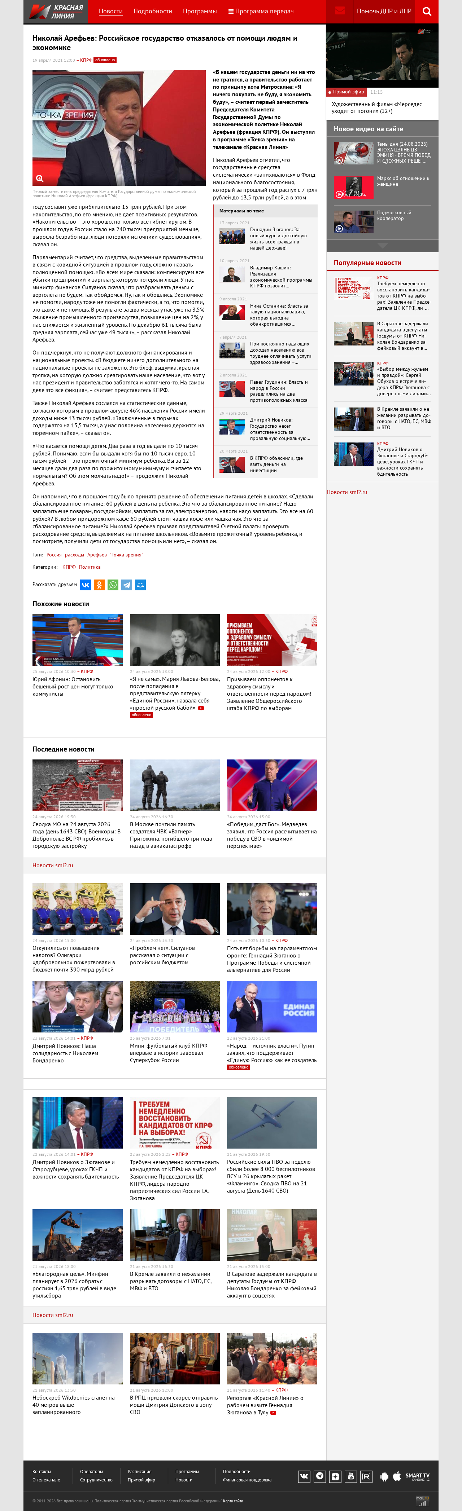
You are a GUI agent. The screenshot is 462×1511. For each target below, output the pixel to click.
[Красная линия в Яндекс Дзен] (335, 1477)
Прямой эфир (141, 1480)
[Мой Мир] (140, 585)
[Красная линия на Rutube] (366, 1477)
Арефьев (96, 555)
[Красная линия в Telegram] (320, 1477)
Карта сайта (233, 1501)
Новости (111, 11)
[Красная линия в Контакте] (304, 1477)
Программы (200, 11)
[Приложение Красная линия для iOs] (397, 1477)
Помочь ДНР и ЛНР (384, 11)
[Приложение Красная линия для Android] (384, 1477)
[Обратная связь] (339, 11)
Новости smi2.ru (52, 865)
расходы (74, 555)
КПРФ (69, 567)
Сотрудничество (96, 1480)
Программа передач (264, 11)
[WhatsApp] (113, 585)
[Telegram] (126, 585)
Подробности (153, 11)
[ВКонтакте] (85, 585)
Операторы (91, 1472)
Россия (54, 555)
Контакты (41, 1472)
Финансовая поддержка (247, 1480)
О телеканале (46, 1480)
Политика (90, 567)
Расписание (140, 1472)
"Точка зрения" (126, 555)
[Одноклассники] (99, 585)
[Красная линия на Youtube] (351, 1477)
